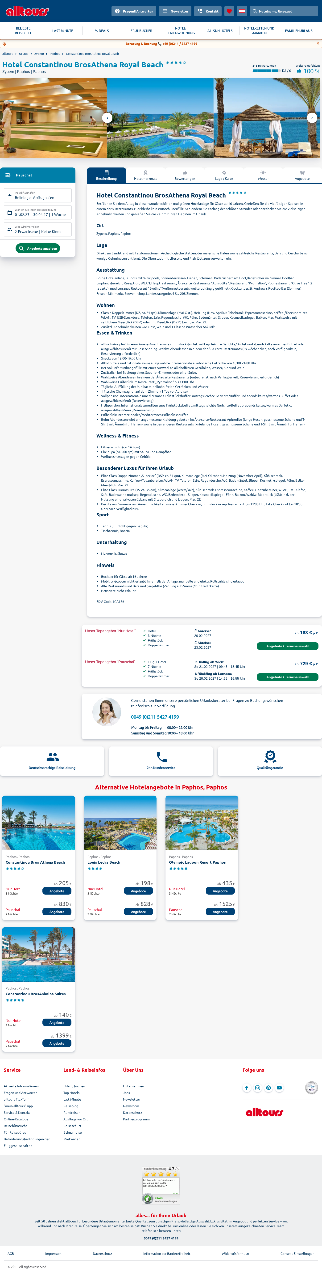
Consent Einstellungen (297, 1253)
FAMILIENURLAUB (299, 30)
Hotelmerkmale (145, 178)
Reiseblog (70, 1106)
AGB (11, 1253)
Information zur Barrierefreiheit (166, 1253)
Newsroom (131, 1106)
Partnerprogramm (136, 1119)
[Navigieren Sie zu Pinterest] (268, 1088)
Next (312, 118)
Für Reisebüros (15, 1132)
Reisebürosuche (16, 1125)
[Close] (318, 43)
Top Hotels (71, 1092)
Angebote (302, 178)
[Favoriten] (229, 11)
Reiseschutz (72, 1125)
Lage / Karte (224, 178)
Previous (107, 118)
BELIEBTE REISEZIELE (23, 30)
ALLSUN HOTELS (220, 30)
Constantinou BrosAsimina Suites (36, 993)
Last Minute (72, 1099)
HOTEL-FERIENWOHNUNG (180, 30)
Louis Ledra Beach (103, 862)
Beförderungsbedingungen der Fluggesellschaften (27, 1142)
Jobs (126, 1092)
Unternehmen (133, 1086)
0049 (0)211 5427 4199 (155, 717)
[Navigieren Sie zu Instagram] (257, 1088)
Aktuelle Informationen (21, 1086)
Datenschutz (132, 1112)
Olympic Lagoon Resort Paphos (197, 862)
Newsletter (131, 1099)
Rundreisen (71, 1112)
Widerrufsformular (235, 1253)
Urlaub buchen (74, 1086)
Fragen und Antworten (20, 1092)
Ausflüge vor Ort (75, 1119)
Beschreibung (106, 178)
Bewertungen (185, 178)
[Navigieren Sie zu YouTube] (279, 1088)
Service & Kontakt (17, 1112)
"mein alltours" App (18, 1106)
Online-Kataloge (16, 1119)
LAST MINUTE (62, 30)
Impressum (53, 1253)
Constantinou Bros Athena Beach (35, 862)
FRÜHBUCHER (141, 30)
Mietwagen (71, 1139)
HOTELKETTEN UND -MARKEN (259, 30)
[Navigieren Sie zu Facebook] (247, 1088)
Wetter (263, 178)
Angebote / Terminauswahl (287, 646)
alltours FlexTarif (16, 1099)
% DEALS (102, 30)
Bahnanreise (72, 1132)
